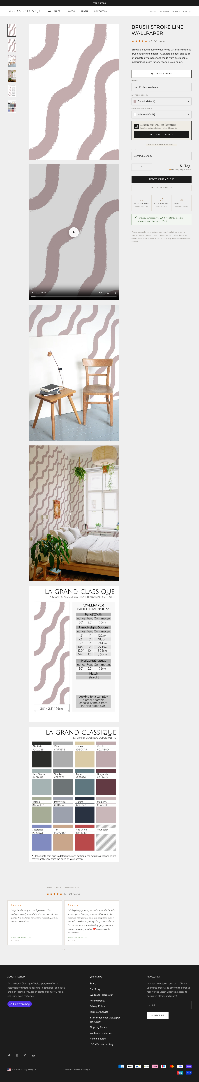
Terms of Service (99, 1012)
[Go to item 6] (11, 106)
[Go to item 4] (11, 76)
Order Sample (163, 74)
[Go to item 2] (11, 45)
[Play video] (74, 232)
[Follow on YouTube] (33, 1055)
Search (93, 983)
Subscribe (157, 1015)
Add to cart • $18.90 (161, 179)
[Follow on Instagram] (17, 1055)
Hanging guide (98, 1038)
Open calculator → (162, 134)
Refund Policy (97, 1000)
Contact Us (100, 11)
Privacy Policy (97, 1006)
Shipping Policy (98, 1027)
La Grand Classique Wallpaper (28, 983)
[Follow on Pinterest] (25, 1055)
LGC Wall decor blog (101, 1044)
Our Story (95, 989)
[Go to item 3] (11, 60)
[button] (162, 130)
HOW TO (71, 11)
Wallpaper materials (101, 1033)
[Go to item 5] (11, 91)
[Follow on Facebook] (9, 1055)
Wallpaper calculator (101, 995)
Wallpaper (54, 11)
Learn (84, 11)
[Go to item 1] (11, 30)
